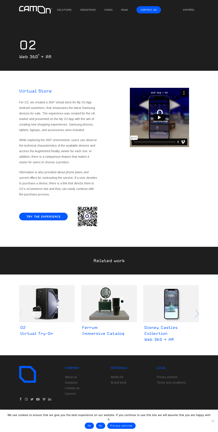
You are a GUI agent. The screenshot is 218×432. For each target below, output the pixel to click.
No (100, 425)
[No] (213, 421)
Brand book (118, 382)
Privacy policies (167, 377)
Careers (70, 393)
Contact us (72, 388)
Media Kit (117, 377)
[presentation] (197, 313)
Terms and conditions (171, 382)
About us (71, 377)
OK (89, 425)
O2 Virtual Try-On (36, 330)
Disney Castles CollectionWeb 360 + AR (161, 333)
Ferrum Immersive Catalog (103, 330)
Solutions (71, 382)
